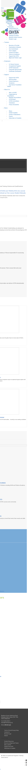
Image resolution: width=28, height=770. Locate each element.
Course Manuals (13, 32)
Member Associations (15, 97)
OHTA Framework (10, 26)
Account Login (7, 733)
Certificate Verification (15, 71)
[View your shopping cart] (26, 19)
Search (6, 735)
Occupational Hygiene (11, 22)
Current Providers (14, 52)
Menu (2, 8)
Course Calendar (13, 33)
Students (7, 16)
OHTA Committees (14, 101)
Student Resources (10, 19)
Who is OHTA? (13, 92)
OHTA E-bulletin (13, 112)
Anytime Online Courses (15, 37)
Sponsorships (13, 79)
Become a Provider (14, 45)
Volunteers (12, 103)
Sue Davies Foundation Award (14, 85)
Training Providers (14, 35)
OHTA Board (12, 99)
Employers (7, 61)
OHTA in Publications (14, 114)
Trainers (6, 42)
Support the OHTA (14, 56)
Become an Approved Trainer (11, 743)
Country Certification (14, 30)
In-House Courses (14, 64)
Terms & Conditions (14, 54)
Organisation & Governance (12, 95)
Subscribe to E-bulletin (15, 118)
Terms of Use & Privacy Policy (11, 730)
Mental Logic (8, 724)
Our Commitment (13, 49)
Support (6, 74)
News (6, 108)
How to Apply (12, 50)
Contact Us (7, 732)
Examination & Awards (15, 47)
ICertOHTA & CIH (13, 28)
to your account (18, 21)
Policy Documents (14, 104)
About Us (7, 89)
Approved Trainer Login (15, 58)
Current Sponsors (13, 81)
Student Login (12, 39)
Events (11, 116)
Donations (11, 83)
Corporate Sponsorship (15, 69)
